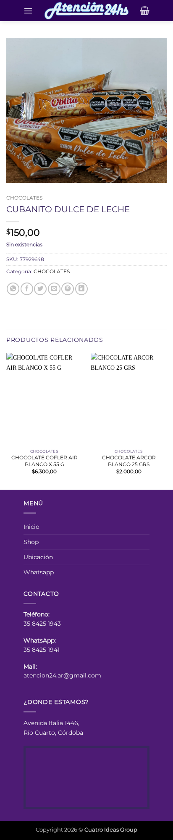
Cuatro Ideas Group (110, 829)
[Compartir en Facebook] (27, 289)
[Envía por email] (54, 289)
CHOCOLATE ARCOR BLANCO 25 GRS (129, 460)
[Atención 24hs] (86, 10)
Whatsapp (39, 572)
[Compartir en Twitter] (40, 289)
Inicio (31, 527)
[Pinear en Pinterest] (67, 289)
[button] (28, 10)
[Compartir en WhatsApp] (13, 289)
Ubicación (38, 557)
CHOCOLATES (24, 198)
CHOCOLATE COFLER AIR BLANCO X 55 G (44, 460)
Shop (31, 542)
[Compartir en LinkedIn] (81, 289)
